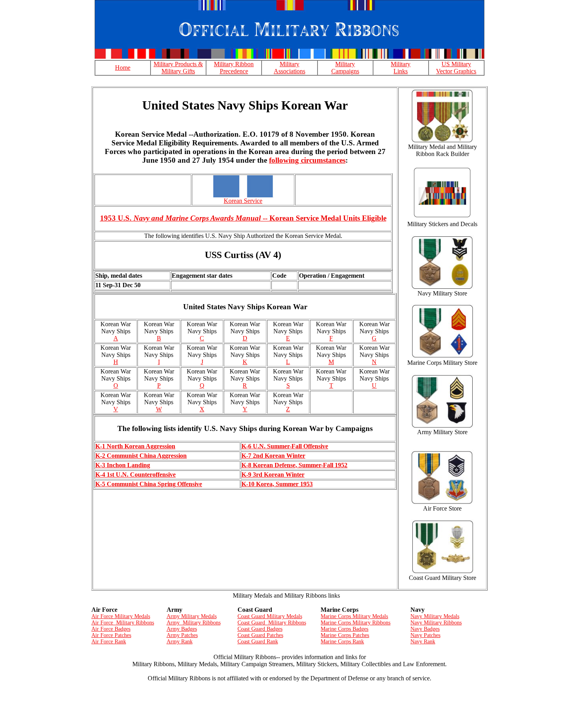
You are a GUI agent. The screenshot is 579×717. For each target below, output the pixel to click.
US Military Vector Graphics (456, 67)
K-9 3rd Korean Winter (272, 474)
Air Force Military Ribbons (122, 623)
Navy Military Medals (434, 616)
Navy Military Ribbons (436, 623)
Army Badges (182, 629)
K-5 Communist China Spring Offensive (148, 484)
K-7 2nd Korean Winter (273, 455)
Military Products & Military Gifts (178, 67)
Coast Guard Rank (258, 642)
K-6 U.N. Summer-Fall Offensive (284, 446)
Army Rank (180, 642)
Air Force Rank (108, 642)
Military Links (400, 67)
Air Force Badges (110, 629)
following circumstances (307, 160)
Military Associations (289, 67)
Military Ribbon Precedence (234, 67)
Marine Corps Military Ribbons (355, 623)
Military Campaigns (345, 67)
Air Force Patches (111, 635)
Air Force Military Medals (120, 616)
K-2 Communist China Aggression (141, 455)
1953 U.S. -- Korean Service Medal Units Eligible (243, 218)
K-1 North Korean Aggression (135, 446)
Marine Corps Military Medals (354, 616)
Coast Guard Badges (260, 629)
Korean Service (243, 200)
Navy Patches (425, 635)
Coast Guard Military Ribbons (272, 623)
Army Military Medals (192, 616)
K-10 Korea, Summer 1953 (277, 484)
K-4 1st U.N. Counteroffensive (135, 474)
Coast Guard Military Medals (270, 616)
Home (122, 67)
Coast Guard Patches (260, 635)
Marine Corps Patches (345, 635)
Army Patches (182, 635)
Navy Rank (422, 642)
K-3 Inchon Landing (122, 465)
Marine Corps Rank (342, 642)
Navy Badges (425, 629)
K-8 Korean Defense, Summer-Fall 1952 (294, 465)
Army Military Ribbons (194, 623)
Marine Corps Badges (344, 629)
